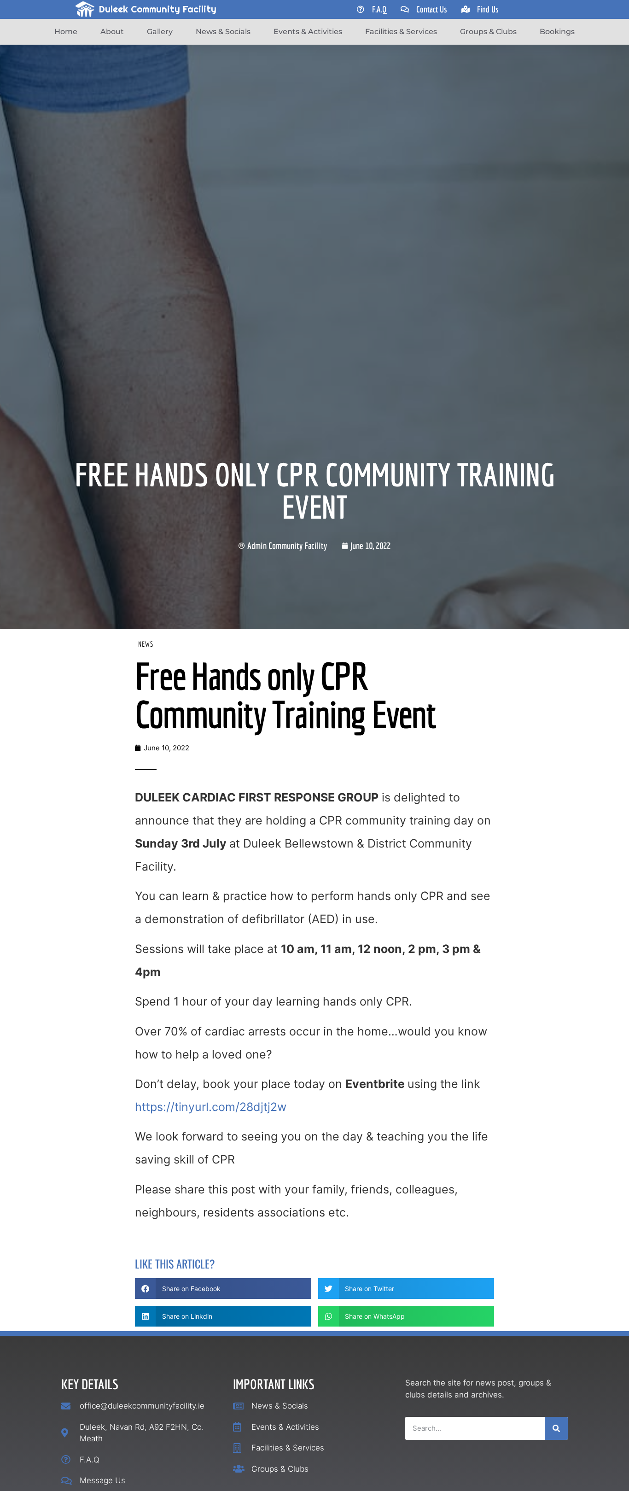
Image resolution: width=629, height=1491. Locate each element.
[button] (223, 1288)
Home (65, 31)
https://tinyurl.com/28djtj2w (210, 1107)
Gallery (160, 31)
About (112, 31)
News (145, 644)
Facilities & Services (401, 31)
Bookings (557, 31)
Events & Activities (308, 31)
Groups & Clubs (488, 31)
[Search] (556, 1428)
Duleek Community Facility (157, 9)
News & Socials (223, 31)
